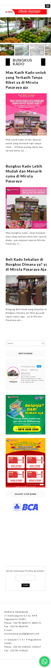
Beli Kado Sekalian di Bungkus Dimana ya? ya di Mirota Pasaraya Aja (27, 264)
